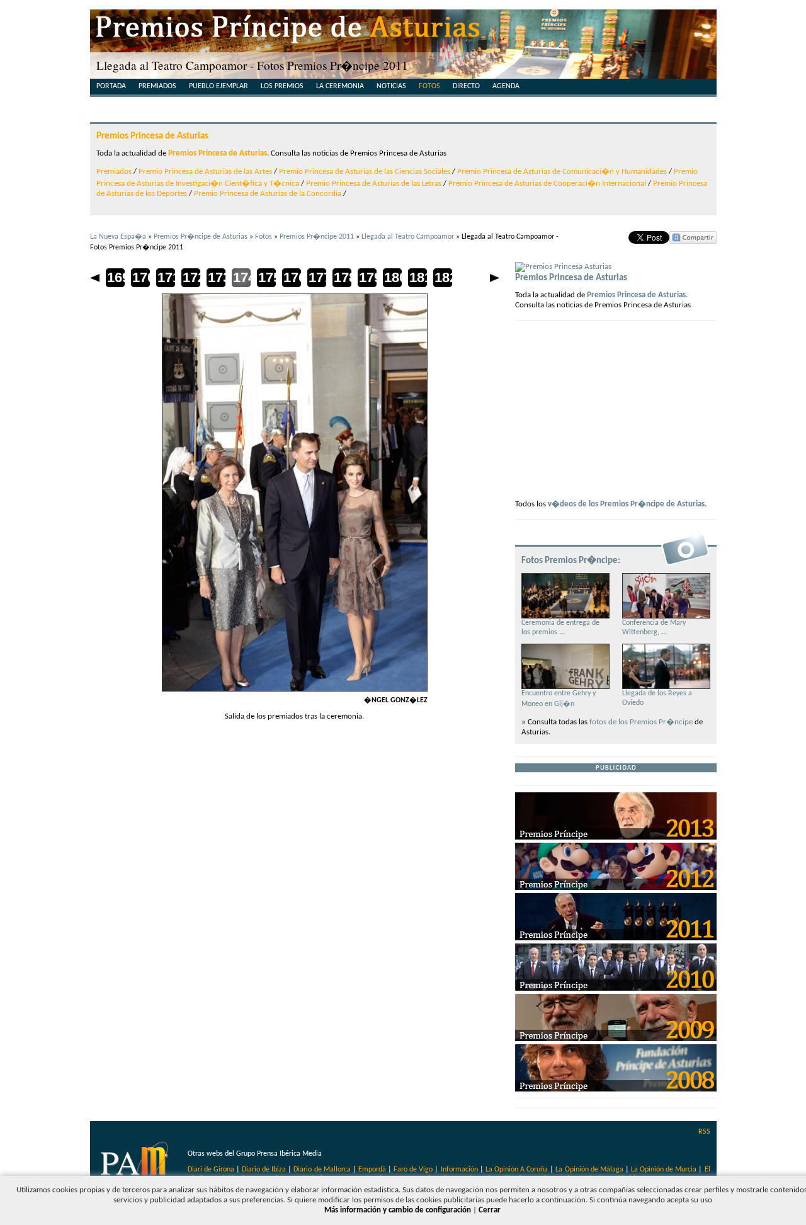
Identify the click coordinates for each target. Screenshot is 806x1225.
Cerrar (490, 1210)
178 (342, 277)
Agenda (505, 86)
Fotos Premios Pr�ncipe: (570, 561)
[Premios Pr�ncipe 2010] (616, 988)
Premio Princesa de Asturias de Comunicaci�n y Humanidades (562, 172)
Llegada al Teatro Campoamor (407, 237)
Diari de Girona (211, 1169)
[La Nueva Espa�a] (135, 1165)
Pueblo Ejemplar (218, 86)
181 (417, 277)
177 (317, 277)
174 (241, 277)
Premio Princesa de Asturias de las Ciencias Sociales (364, 172)
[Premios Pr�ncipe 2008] (616, 1089)
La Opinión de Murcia (663, 1169)
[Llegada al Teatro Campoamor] (295, 689)
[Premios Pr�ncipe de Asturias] (403, 31)
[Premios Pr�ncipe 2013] (616, 837)
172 (191, 277)
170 (140, 277)
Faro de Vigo (413, 1169)
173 (216, 277)
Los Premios (282, 86)
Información (459, 1169)
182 (442, 277)
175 (266, 277)
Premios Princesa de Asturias (152, 136)
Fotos (429, 86)
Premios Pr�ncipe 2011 (317, 237)
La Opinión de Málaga (590, 1169)
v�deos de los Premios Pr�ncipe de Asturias (626, 504)
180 (392, 277)
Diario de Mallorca (321, 1169)
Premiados (157, 86)
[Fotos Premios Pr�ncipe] (685, 565)
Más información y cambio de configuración (397, 1210)
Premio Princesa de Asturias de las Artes (205, 172)
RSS (704, 1132)
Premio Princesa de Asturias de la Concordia (267, 194)
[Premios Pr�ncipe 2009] (616, 1039)
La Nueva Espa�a (118, 237)
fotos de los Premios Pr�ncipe (641, 722)
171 (165, 277)
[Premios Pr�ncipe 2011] (616, 938)
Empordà (372, 1169)
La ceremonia (340, 86)
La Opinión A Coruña (516, 1169)
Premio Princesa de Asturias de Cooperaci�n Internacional (547, 183)
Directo (466, 86)
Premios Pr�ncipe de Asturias (200, 237)
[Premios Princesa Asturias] (563, 267)
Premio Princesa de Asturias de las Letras (373, 183)
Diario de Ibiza (264, 1169)
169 (115, 277)
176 (291, 277)
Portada (111, 86)
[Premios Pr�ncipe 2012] (616, 888)
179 (367, 277)
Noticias (391, 86)
